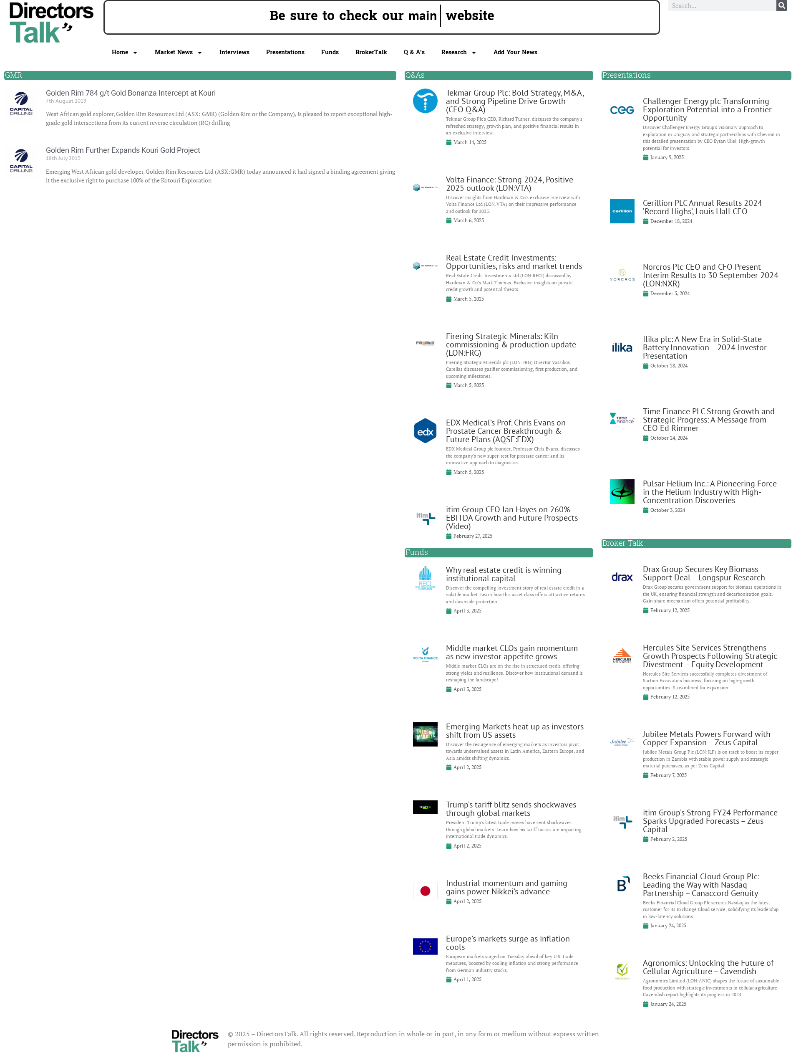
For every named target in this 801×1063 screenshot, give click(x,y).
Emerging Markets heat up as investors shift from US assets (515, 730)
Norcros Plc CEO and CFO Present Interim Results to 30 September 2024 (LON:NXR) (710, 275)
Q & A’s (414, 52)
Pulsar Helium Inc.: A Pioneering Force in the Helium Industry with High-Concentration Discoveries (710, 492)
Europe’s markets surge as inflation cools (508, 942)
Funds (330, 52)
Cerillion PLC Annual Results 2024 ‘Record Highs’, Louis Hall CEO (702, 207)
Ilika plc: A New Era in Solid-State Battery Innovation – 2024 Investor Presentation (705, 347)
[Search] (781, 5)
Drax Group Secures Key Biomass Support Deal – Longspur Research (704, 573)
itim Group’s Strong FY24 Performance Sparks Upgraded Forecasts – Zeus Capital (710, 821)
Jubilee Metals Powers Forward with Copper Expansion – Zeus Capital (707, 738)
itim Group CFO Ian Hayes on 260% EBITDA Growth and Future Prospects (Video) (512, 518)
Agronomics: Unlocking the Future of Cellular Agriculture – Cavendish (708, 967)
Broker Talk (622, 543)
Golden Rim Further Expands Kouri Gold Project (123, 150)
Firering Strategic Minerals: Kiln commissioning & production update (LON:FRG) (511, 344)
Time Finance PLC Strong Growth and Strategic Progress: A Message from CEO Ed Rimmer (709, 419)
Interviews (234, 52)
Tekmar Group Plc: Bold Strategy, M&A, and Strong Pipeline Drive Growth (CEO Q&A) (515, 101)
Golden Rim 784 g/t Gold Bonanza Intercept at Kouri (131, 93)
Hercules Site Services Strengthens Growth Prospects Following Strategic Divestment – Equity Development (710, 656)
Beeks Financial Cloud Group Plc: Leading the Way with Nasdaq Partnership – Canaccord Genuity (701, 884)
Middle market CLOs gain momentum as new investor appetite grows (512, 652)
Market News (174, 52)
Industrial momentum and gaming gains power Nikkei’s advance (506, 887)
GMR (13, 75)
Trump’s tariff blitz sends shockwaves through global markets (511, 808)
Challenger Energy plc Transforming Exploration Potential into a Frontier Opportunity (707, 109)
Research (454, 52)
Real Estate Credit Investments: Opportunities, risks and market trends (514, 261)
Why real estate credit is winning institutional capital (504, 574)
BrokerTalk (371, 52)
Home (120, 52)
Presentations (285, 52)
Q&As (415, 75)
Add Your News (515, 52)
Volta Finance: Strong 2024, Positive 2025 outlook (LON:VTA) (509, 183)
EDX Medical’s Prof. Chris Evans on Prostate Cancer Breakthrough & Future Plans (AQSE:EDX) (506, 431)
